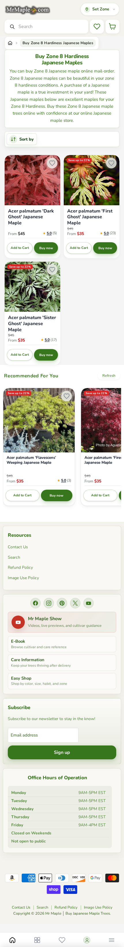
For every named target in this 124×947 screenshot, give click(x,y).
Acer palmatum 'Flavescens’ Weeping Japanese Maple (31, 460)
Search (14, 557)
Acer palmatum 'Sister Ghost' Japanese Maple (32, 324)
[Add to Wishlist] (52, 163)
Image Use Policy (23, 578)
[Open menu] (111, 940)
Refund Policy (20, 567)
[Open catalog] (37, 940)
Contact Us (18, 547)
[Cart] (112, 26)
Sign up (62, 752)
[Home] (10, 43)
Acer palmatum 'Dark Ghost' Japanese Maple (31, 217)
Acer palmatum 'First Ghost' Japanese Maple (89, 217)
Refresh (108, 375)
